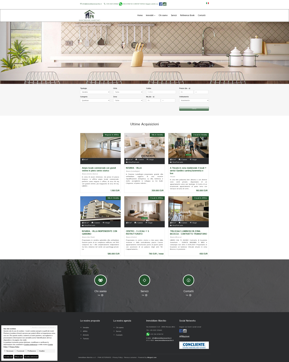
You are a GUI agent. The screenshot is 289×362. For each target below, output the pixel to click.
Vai (99, 295)
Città (115, 88)
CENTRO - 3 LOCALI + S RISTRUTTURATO (137, 232)
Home (140, 15)
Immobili (150, 15)
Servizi (174, 15)
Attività (86, 335)
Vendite (86, 327)
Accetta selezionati (31, 357)
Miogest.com (151, 357)
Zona (115, 97)
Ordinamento (184, 97)
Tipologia (83, 88)
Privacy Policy (118, 357)
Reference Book (187, 15)
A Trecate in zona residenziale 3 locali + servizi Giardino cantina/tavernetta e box (188, 171)
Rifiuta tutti (18, 357)
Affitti (85, 331)
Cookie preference (30, 344)
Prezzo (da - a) (184, 88)
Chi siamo (163, 15)
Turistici (86, 338)
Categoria (83, 97)
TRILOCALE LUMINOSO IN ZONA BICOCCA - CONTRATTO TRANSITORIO (188, 232)
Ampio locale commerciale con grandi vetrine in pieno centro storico (99, 169)
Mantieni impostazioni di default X (44, 327)
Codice (148, 88)
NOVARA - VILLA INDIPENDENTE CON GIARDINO (99, 232)
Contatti (201, 15)
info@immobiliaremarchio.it (92, 4)
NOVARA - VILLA (134, 168)
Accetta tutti (8, 357)
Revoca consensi (130, 357)
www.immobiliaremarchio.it (164, 340)
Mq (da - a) (150, 97)
